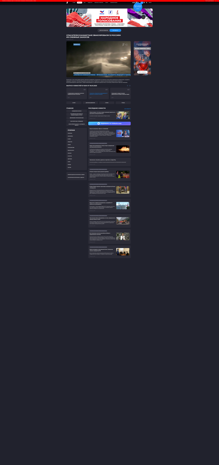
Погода (123, 102)
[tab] (104, 30)
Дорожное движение (90, 102)
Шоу (85, 2)
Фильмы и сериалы (99, 2)
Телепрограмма (113, 2)
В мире (73, 102)
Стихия (106, 102)
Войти (150, 2)
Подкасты (90, 2)
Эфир (74, 2)
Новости (79, 2)
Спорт (106, 2)
